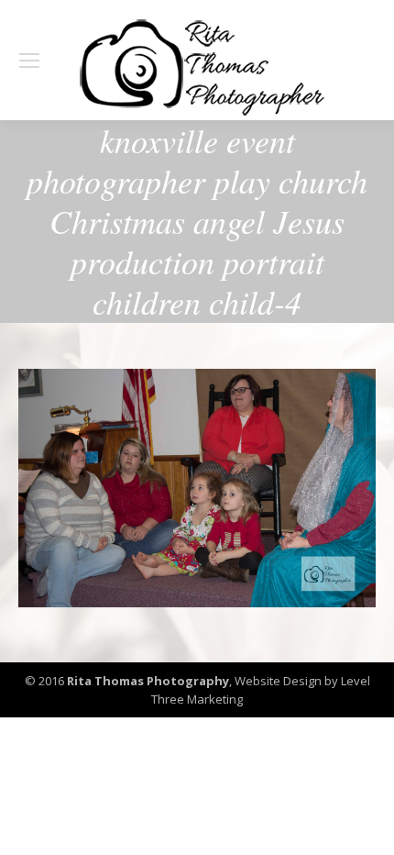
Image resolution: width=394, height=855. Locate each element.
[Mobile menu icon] (29, 61)
